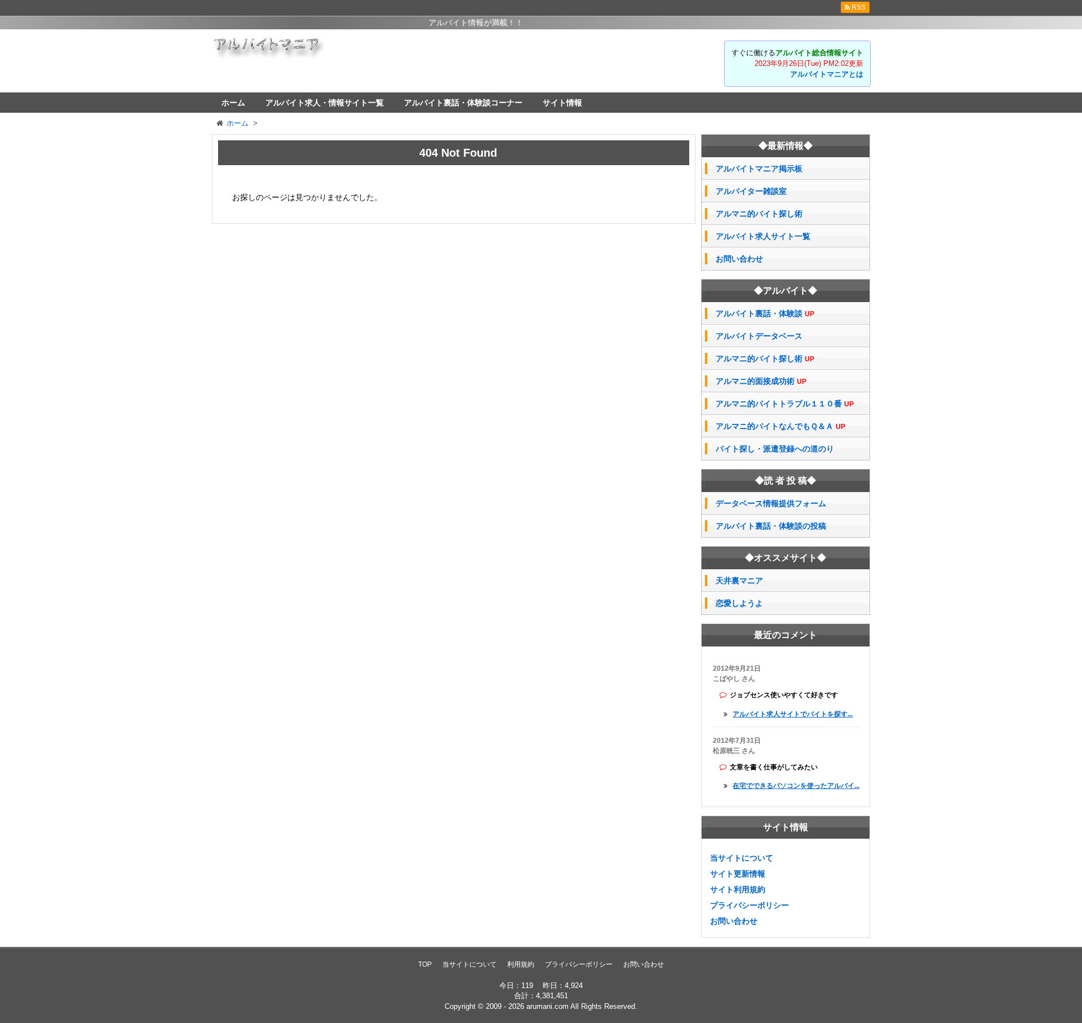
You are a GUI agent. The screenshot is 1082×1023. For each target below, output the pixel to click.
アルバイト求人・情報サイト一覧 (324, 102)
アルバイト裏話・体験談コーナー (463, 102)
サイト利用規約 (737, 889)
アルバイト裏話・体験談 (765, 313)
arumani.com (547, 1006)
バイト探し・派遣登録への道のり (775, 449)
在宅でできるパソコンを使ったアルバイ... (796, 786)
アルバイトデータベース (759, 336)
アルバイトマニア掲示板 (759, 168)
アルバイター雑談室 (751, 191)
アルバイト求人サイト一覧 (763, 236)
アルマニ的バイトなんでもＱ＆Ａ (780, 426)
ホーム (233, 102)
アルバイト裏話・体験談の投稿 (771, 526)
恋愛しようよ (739, 603)
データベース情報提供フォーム (771, 503)
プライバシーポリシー (749, 905)
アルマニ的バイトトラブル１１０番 (785, 404)
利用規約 (520, 964)
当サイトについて (741, 857)
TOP (425, 964)
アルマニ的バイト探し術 (759, 214)
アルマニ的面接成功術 (761, 381)
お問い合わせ (739, 259)
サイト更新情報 (737, 873)
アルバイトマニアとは (826, 74)
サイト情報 (562, 102)
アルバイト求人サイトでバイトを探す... (793, 714)
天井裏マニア (739, 580)
